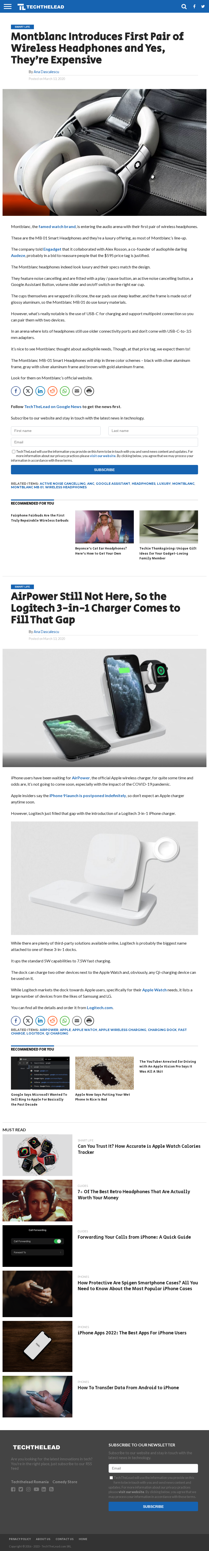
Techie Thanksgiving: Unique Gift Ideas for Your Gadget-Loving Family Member (168, 553)
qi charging (57, 1033)
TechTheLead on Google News (53, 406)
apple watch (84, 1030)
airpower (49, 1030)
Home (83, 1539)
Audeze (18, 255)
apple (65, 1030)
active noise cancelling (63, 484)
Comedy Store (65, 1482)
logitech (35, 1033)
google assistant (113, 484)
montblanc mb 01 (27, 487)
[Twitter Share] (28, 391)
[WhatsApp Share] (65, 391)
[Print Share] (89, 391)
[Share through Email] (77, 391)
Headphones (143, 484)
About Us (43, 1539)
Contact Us (65, 1539)
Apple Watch (154, 989)
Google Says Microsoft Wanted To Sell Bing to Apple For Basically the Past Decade (39, 1099)
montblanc (183, 484)
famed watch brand (57, 226)
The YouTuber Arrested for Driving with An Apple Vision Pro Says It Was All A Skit (167, 1066)
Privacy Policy (20, 1539)
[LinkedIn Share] (40, 391)
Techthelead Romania (30, 1482)
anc (90, 484)
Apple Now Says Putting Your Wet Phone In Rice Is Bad (102, 1097)
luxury (164, 484)
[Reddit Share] (52, 391)
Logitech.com (100, 1007)
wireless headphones (66, 487)
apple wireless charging (122, 1030)
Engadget (52, 249)
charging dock (162, 1030)
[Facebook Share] (16, 391)
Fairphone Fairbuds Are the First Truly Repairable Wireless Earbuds (40, 518)
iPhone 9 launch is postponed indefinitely (87, 795)
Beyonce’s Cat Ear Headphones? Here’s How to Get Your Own (101, 551)
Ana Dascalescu (46, 72)
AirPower (81, 777)
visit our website (103, 456)
